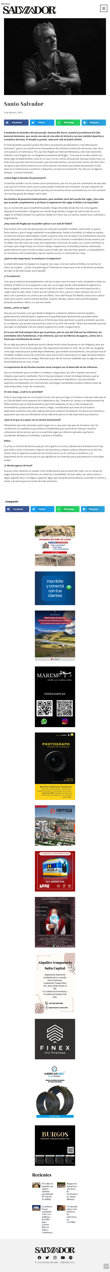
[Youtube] (63, 1257)
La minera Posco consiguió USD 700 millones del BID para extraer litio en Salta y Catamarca (47, 1219)
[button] (16, 123)
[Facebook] (39, 1257)
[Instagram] (55, 1257)
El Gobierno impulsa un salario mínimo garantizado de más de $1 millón (48, 1191)
